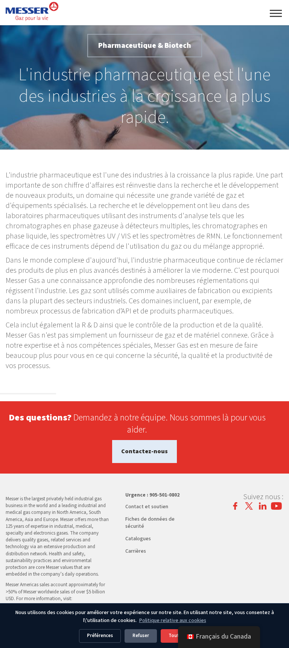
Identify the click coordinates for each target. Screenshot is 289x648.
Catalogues (138, 539)
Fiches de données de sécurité (150, 522)
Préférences (100, 635)
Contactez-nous (144, 451)
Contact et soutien (146, 506)
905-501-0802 (164, 495)
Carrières (135, 551)
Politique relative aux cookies (172, 620)
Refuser (140, 635)
